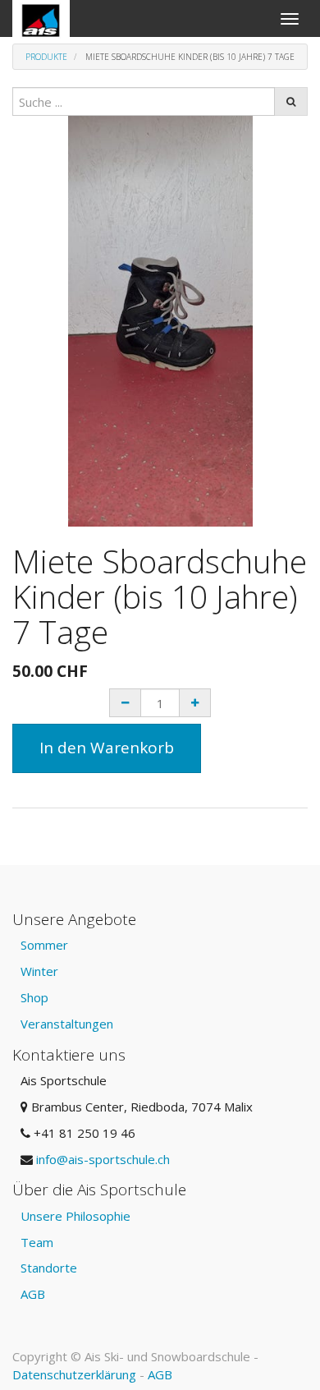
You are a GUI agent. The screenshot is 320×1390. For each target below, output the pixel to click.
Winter (39, 971)
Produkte (46, 56)
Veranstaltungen (67, 1023)
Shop (34, 997)
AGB (33, 1294)
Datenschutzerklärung (74, 1374)
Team (37, 1242)
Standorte (49, 1267)
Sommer (44, 945)
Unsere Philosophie (75, 1216)
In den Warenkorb (106, 747)
